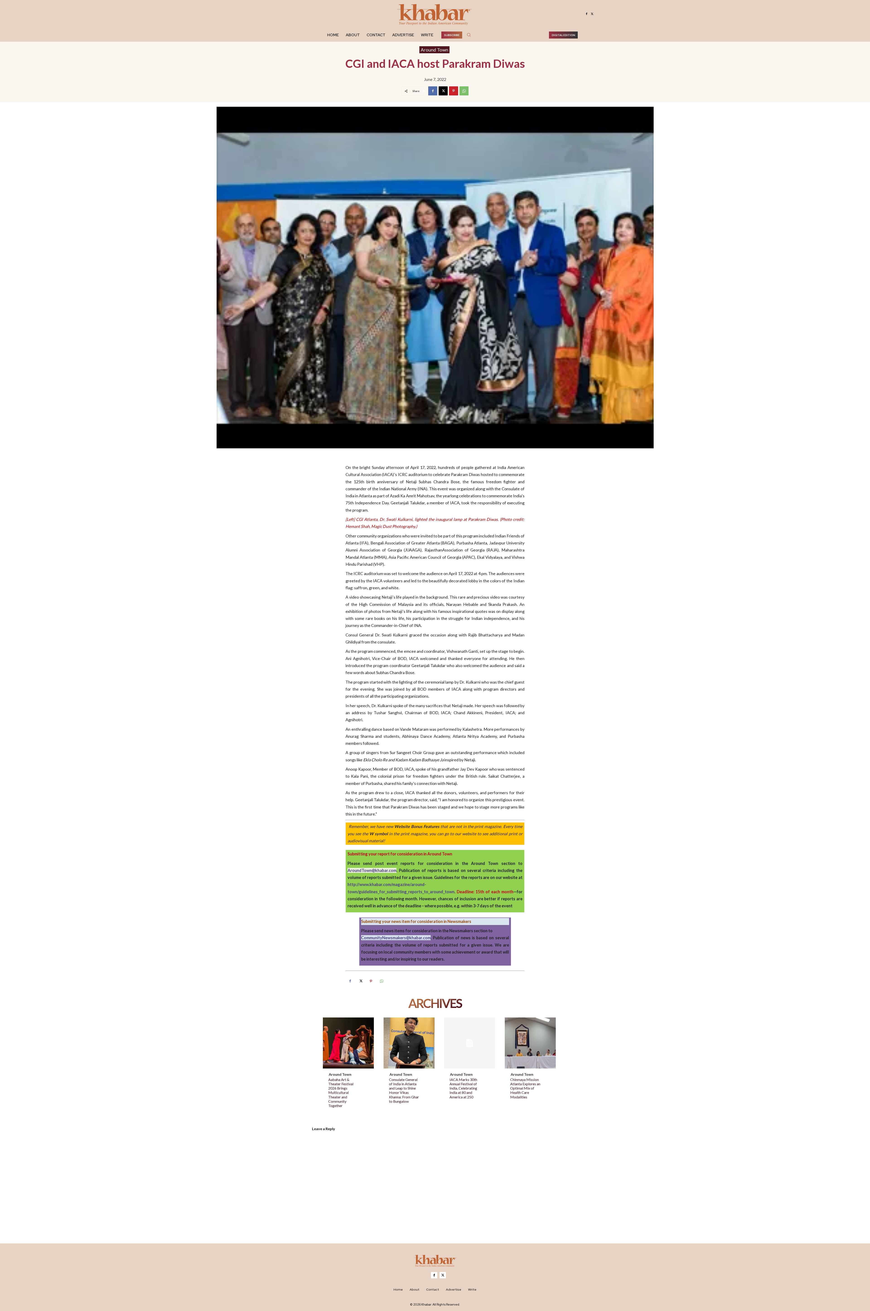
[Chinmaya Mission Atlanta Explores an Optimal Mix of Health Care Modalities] (530, 1042)
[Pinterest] (453, 90)
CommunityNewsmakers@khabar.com (396, 937)
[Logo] (435, 1262)
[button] (469, 35)
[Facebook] (586, 14)
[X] (592, 14)
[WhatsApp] (464, 90)
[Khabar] (435, 14)
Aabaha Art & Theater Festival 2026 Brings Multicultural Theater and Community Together (340, 1092)
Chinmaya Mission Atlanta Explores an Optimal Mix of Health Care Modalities (525, 1088)
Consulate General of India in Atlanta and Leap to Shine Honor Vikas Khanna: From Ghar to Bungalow (404, 1090)
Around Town (434, 49)
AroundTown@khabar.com (372, 870)
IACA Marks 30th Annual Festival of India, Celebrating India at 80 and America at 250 (463, 1088)
